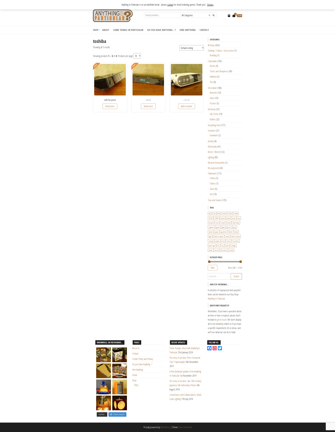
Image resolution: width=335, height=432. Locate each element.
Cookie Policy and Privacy (142, 359)
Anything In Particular (216, 298)
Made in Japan (218, 236)
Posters (213, 103)
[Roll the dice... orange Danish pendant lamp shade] (119, 403)
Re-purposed (213, 168)
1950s (230, 213)
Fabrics (213, 183)
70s (214, 213)
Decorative (212, 88)
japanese (224, 232)
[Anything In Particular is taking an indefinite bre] (103, 354)
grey (234, 227)
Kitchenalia (212, 146)
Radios (213, 119)
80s (219, 213)
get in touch (222, 319)
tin (218, 245)
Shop (95, 30)
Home (134, 375)
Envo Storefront (185, 427)
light (210, 236)
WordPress (165, 427)
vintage (233, 245)
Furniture (211, 130)
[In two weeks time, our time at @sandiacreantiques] (119, 387)
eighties (211, 227)
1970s (210, 218)
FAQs (136, 385)
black (228, 218)
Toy (222, 245)
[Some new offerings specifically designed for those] (119, 354)
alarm (222, 218)
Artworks (213, 92)
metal (227, 236)
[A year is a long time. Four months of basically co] (119, 371)
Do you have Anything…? (161, 30)
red (223, 241)
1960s (236, 213)
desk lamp (236, 222)
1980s (216, 218)
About (105, 30)
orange (211, 241)
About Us (136, 348)
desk (228, 222)
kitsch (231, 232)
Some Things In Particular (128, 30)
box (239, 218)
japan (216, 232)
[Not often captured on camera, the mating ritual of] (103, 403)
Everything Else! (214, 125)
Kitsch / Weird (214, 152)
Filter (213, 268)
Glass (212, 98)
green (229, 227)
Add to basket (186, 106)
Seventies (235, 241)
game (218, 227)
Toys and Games (215, 200)
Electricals (212, 109)
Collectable (212, 61)
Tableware (212, 173)
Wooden (224, 250)
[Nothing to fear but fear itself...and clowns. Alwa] (103, 387)
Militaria (213, 76)
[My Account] (229, 15)
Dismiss (210, 4)
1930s (224, 213)
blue (233, 218)
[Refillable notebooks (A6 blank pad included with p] (103, 371)
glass (223, 227)
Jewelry (211, 141)
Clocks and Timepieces (219, 71)
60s (210, 213)
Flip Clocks (214, 114)
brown (211, 222)
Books (212, 66)
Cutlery (212, 178)
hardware (214, 135)
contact (170, 4)
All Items (211, 45)
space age (212, 245)
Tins (211, 82)
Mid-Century (235, 236)
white (210, 250)
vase (227, 245)
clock (217, 222)
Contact (204, 30)
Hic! (211, 194)
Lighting (211, 157)
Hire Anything (188, 30)
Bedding (213, 55)
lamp (236, 232)
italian (211, 232)
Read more (110, 106)
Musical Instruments (216, 162)
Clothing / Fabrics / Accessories (221, 50)
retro (228, 241)
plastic (218, 241)
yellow (231, 250)
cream (223, 222)
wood (217, 250)
